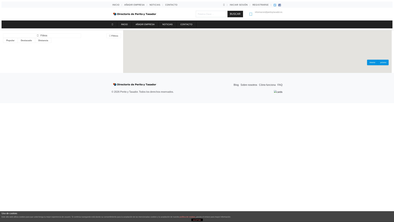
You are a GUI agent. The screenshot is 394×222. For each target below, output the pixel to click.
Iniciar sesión (239, 5)
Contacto (171, 5)
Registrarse (261, 5)
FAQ (279, 85)
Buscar (235, 14)
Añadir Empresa (134, 5)
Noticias (155, 5)
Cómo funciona (267, 85)
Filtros (114, 36)
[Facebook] (279, 4)
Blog (236, 85)
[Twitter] (275, 4)
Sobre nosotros (249, 85)
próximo (383, 62)
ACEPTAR (197, 220)
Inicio (115, 5)
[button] (224, 5)
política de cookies (187, 217)
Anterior (372, 62)
